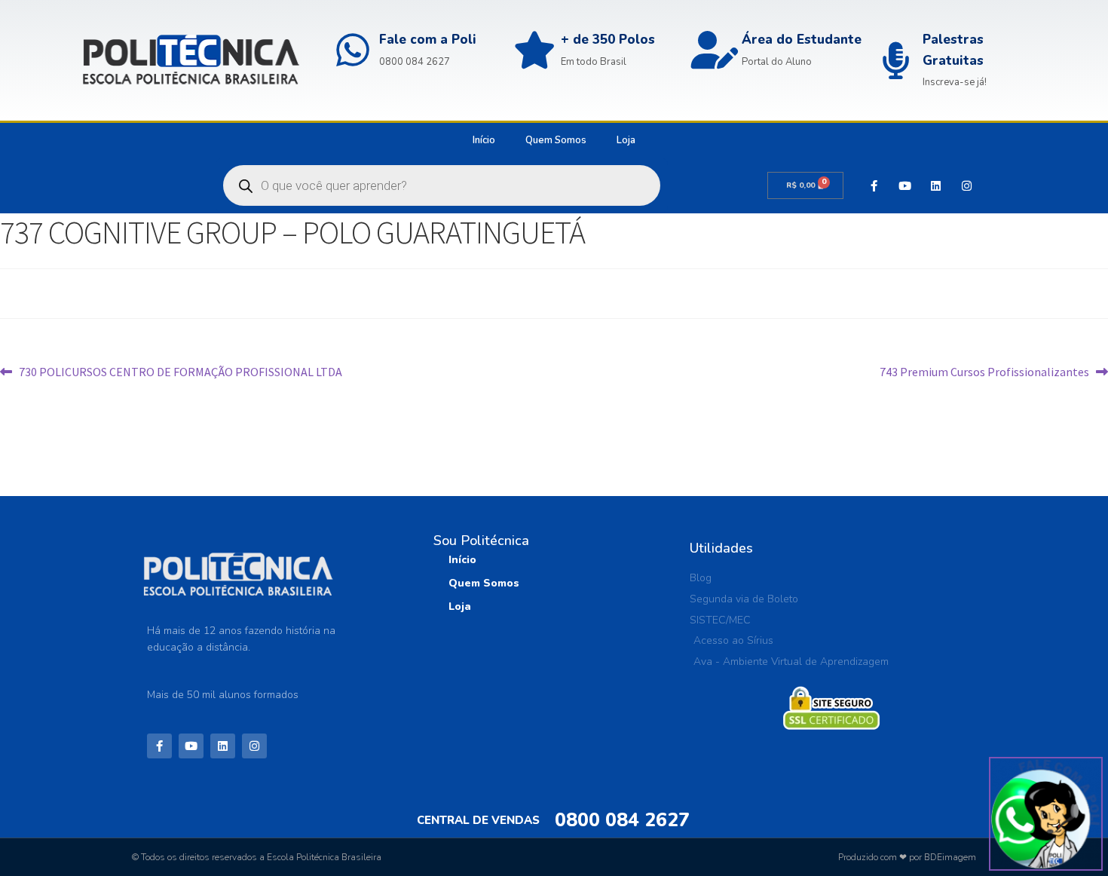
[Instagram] (966, 185)
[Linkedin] (935, 185)
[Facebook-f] (873, 185)
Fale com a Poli (427, 39)
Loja (626, 140)
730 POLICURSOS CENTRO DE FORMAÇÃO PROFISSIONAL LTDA (180, 371)
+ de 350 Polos (608, 39)
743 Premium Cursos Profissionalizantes (984, 371)
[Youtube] (904, 185)
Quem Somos (555, 140)
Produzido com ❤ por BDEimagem (907, 857)
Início (484, 140)
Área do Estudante (802, 39)
